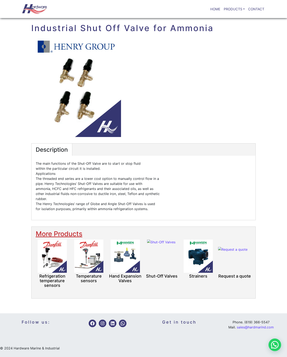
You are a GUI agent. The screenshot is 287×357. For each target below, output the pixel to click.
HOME (215, 9)
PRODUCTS (233, 9)
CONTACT (256, 9)
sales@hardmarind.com (255, 327)
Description (52, 149)
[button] (275, 345)
